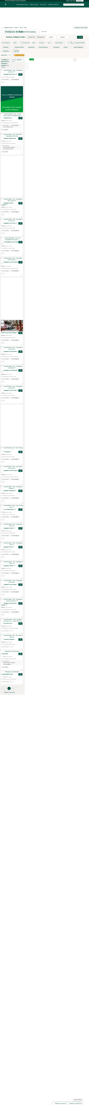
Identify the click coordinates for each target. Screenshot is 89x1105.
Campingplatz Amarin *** (8, 528)
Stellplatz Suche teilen (9, 692)
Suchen (83, 5)
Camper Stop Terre (6, 623)
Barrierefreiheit (78, 1099)
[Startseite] (2, 27)
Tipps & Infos (43, 4)
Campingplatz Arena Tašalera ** (9, 263)
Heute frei (32, 37)
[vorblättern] (19, 71)
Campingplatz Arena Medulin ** (9, 371)
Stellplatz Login (69, 0)
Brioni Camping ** (6, 451)
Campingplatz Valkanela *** (9, 490)
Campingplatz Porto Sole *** (9, 223)
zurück (32, 59)
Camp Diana (4, 653)
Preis (49, 42)
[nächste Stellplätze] (18, 688)
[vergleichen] (2, 74)
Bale (9, 55)
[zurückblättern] (4, 71)
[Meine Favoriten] (61, 5)
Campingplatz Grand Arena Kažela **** (8, 604)
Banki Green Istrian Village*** (9, 332)
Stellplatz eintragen (33, 4)
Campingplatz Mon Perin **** (9, 74)
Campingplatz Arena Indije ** (9, 584)
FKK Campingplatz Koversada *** (9, 242)
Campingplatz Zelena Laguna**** (7, 204)
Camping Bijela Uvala (7, 674)
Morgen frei (41, 37)
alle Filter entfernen (20, 55)
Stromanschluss (26, 42)
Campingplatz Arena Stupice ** (9, 471)
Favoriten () (60, 1103)
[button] (4, 688)
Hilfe (74, 0)
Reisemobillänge (59, 42)
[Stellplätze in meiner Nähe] (27, 68)
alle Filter (16, 51)
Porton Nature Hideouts (8, 639)
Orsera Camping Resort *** (8, 509)
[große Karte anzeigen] (26, 65)
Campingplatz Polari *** (7, 547)
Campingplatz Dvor (6, 118)
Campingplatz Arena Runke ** (9, 351)
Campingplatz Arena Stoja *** (9, 390)
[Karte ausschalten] (74, 59)
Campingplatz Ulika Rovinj (8, 138)
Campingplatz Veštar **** (8, 565)
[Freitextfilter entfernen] (80, 5)
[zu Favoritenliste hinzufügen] (2, 71)
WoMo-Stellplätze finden (22, 4)
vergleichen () (75, 1103)
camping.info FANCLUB (53, 4)
